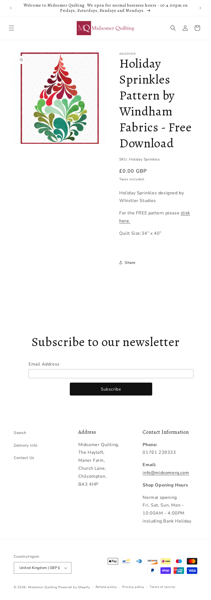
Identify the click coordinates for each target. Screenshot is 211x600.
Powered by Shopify (74, 587)
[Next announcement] (200, 8)
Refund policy (106, 587)
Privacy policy (133, 587)
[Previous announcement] (11, 8)
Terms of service (162, 587)
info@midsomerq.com (166, 473)
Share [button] (130, 262)
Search (20, 432)
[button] (11, 28)
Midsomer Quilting (42, 587)
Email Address (44, 364)
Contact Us (24, 457)
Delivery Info (26, 445)
